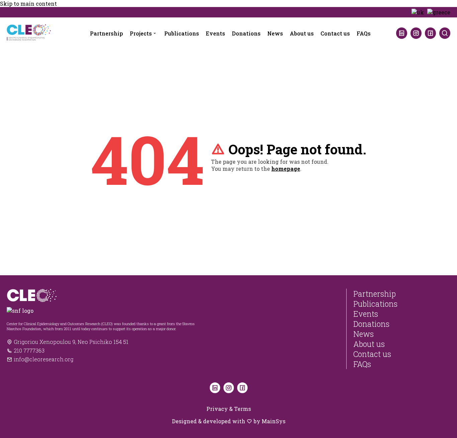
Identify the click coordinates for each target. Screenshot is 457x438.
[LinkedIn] (401, 33)
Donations (371, 324)
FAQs (362, 364)
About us (369, 344)
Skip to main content (28, 3)
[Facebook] (430, 33)
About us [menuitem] (302, 33)
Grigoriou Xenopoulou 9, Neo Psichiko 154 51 (70, 341)
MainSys (273, 421)
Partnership (374, 294)
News (363, 334)
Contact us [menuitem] (335, 33)
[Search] (444, 33)
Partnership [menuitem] (106, 33)
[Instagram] (416, 33)
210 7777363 (28, 350)
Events (365, 314)
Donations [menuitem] (246, 33)
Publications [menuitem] (181, 33)
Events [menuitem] (215, 33)
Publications (375, 304)
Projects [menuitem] (141, 33)
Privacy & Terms (228, 408)
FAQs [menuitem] (364, 33)
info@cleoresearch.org (42, 359)
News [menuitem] (275, 33)
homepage (285, 168)
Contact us (372, 354)
